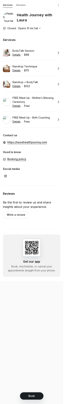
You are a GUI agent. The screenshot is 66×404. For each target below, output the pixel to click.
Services (8, 5)
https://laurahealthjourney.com (27, 142)
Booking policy (16, 159)
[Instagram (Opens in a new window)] (5, 176)
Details (16, 54)
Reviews (21, 5)
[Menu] (58, 5)
